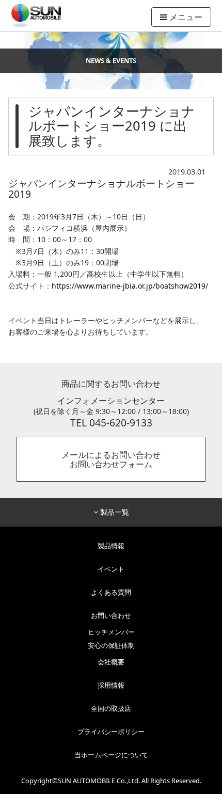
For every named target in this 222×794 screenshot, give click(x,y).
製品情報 (111, 545)
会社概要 (111, 661)
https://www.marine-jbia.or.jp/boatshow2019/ (130, 286)
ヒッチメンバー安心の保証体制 (111, 639)
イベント (111, 569)
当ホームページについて (111, 754)
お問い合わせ (111, 615)
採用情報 (111, 685)
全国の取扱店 (111, 708)
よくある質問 (111, 592)
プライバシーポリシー (111, 731)
